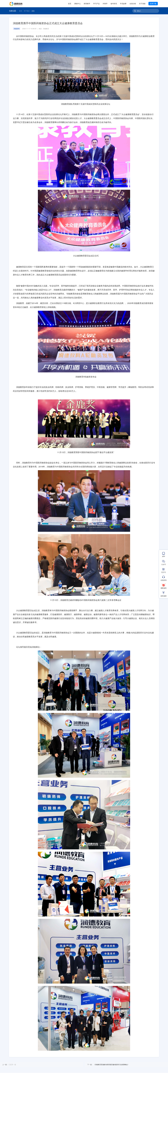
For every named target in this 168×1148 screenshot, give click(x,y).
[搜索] (135, 11)
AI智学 (105, 3)
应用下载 (153, 3)
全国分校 (133, 3)
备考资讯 (114, 3)
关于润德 (142, 3)
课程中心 (77, 3)
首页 (69, 3)
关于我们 (27, 11)
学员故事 (123, 3)
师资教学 (87, 3)
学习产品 (96, 3)
